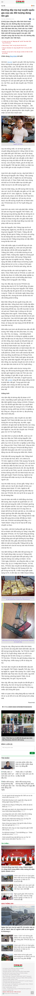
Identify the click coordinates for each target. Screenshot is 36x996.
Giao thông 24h (7, 903)
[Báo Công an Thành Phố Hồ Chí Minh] (20, 1)
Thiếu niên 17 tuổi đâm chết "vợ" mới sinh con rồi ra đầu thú (24, 774)
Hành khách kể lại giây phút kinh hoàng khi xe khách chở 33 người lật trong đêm (24, 956)
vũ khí (10, 380)
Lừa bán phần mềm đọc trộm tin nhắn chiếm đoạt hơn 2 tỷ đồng (24, 764)
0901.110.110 (17, 991)
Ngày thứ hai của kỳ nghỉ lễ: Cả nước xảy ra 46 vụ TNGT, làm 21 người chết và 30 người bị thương (17, 929)
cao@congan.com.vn (11, 987)
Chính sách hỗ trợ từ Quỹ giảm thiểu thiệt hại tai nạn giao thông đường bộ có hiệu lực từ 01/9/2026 (24, 878)
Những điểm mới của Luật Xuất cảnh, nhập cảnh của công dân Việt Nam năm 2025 (24, 887)
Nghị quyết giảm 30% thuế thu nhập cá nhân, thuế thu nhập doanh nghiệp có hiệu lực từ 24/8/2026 (23, 896)
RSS (33, 5)
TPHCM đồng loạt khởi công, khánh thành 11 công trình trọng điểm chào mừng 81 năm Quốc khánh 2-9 (18, 869)
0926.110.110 (10, 991)
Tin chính (5, 843)
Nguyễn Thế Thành (27, 707)
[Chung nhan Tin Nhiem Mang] (10, 993)
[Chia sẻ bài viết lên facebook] (30, 19)
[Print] (33, 19)
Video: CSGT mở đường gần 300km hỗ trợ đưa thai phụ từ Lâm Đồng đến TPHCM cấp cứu (24, 937)
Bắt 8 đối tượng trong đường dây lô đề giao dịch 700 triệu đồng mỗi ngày (25, 784)
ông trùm (13, 56)
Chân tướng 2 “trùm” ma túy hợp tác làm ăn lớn (14, 45)
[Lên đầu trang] (32, 992)
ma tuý (9, 62)
